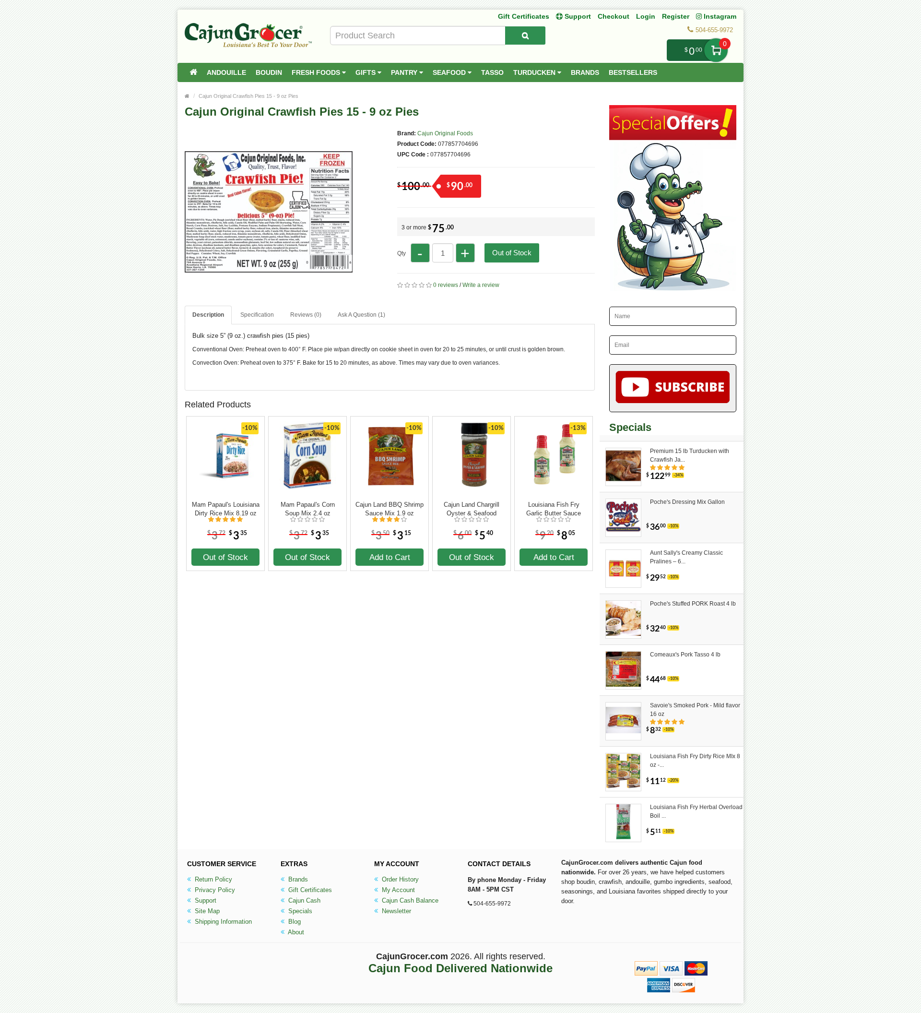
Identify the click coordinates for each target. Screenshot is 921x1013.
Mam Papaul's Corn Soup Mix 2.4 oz (308, 509)
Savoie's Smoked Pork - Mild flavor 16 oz (695, 709)
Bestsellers (633, 72)
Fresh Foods (317, 72)
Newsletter (395, 911)
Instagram (719, 16)
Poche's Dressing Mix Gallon (687, 502)
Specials (299, 911)
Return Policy (212, 879)
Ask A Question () (361, 314)
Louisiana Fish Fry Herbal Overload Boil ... (696, 811)
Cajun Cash (303, 900)
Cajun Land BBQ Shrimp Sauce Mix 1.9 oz (389, 509)
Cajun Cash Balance (409, 900)
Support (204, 900)
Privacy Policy (214, 890)
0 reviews (445, 285)
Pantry (405, 72)
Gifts (366, 72)
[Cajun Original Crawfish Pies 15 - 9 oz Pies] (269, 291)
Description (208, 314)
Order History (399, 879)
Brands (585, 72)
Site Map (206, 911)
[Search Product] (525, 35)
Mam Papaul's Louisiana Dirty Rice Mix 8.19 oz (226, 509)
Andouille (226, 72)
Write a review (480, 285)
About (295, 932)
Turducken (535, 72)
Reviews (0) (305, 314)
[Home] (193, 72)
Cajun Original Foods (445, 133)
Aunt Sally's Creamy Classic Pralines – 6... (686, 557)
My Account (397, 890)
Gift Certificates (523, 16)
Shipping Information (222, 921)
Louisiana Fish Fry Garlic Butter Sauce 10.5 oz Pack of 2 (553, 509)
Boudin (269, 72)
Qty (401, 253)
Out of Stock (511, 253)
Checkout (613, 16)
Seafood (450, 72)
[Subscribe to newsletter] (672, 388)
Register (675, 16)
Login (645, 16)
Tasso (492, 72)
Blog (293, 921)
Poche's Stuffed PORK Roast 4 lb (693, 603)
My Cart (716, 50)
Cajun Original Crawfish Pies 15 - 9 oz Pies (248, 96)
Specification (257, 314)
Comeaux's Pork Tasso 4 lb (685, 654)
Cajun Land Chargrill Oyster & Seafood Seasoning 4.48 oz (471, 509)
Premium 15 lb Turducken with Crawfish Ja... (689, 455)
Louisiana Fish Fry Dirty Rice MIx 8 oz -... (695, 760)
